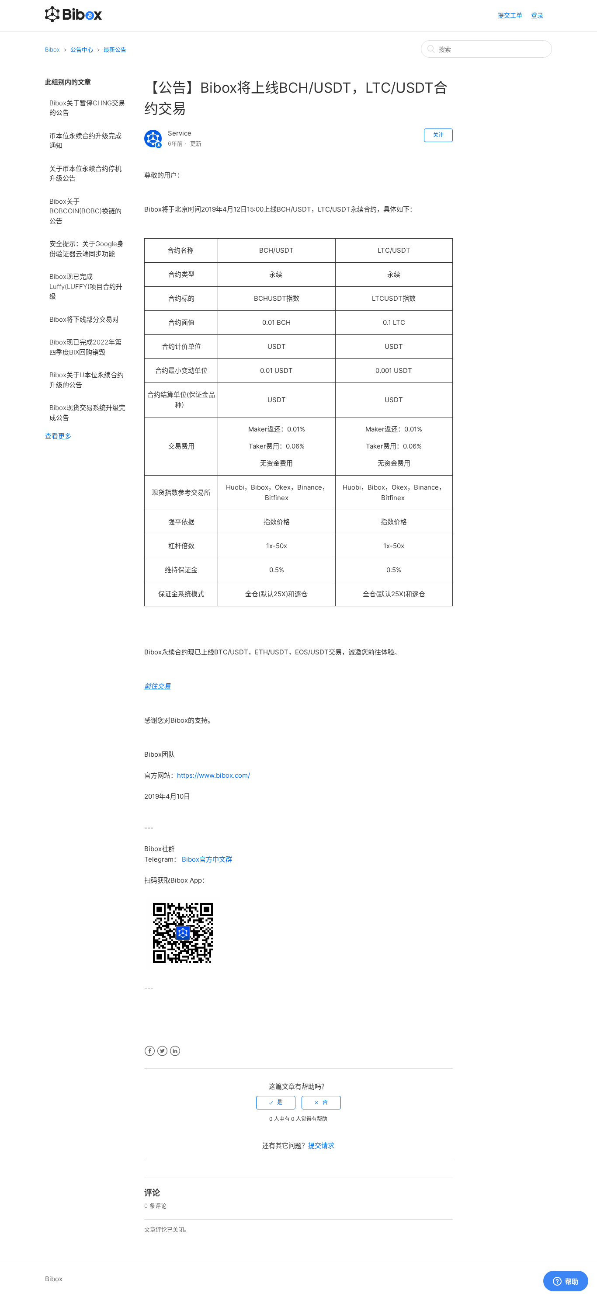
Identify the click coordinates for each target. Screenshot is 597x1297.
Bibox (52, 49)
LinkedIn (175, 1051)
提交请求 (321, 1145)
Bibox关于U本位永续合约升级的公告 (86, 380)
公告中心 (81, 49)
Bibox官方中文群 (207, 859)
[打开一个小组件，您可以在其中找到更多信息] (565, 1282)
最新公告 (115, 49)
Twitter (162, 1051)
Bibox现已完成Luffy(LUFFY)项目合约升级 (85, 286)
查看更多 (58, 436)
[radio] (275, 1102)
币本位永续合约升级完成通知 (85, 141)
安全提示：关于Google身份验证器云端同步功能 (86, 249)
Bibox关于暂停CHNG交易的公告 (87, 108)
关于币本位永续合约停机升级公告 (85, 173)
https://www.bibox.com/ (213, 775)
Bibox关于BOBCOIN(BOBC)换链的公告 (85, 211)
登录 (537, 15)
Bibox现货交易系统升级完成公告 (87, 412)
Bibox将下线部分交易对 (84, 319)
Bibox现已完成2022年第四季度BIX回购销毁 (85, 347)
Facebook (149, 1051)
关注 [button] (438, 135)
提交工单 (510, 15)
